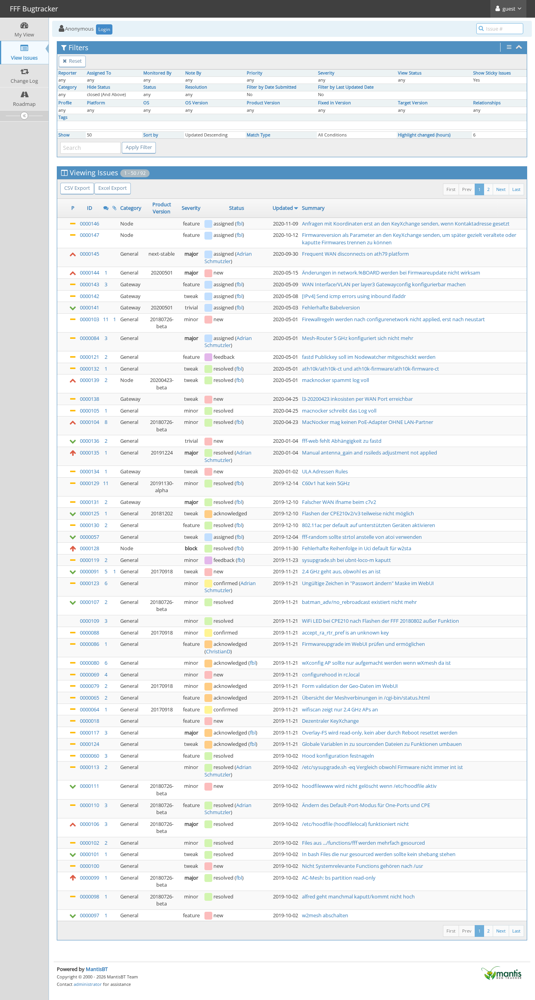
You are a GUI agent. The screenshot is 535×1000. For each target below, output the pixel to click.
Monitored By (157, 73)
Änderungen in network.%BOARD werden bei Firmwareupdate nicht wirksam (391, 272)
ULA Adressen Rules (325, 471)
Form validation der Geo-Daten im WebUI (350, 685)
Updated (283, 207)
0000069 (89, 674)
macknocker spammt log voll (335, 380)
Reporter (67, 73)
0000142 (89, 296)
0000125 (89, 513)
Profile (65, 102)
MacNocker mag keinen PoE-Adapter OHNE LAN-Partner (367, 421)
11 (105, 319)
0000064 (89, 709)
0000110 (89, 805)
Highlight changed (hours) (424, 135)
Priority (254, 73)
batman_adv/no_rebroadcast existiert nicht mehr (359, 601)
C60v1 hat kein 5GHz (326, 483)
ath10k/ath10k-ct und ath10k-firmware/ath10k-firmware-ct (370, 368)
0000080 (89, 662)
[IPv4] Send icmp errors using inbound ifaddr (354, 296)
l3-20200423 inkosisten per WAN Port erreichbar (357, 398)
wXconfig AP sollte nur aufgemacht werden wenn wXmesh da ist (376, 662)
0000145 (89, 253)
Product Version (263, 102)
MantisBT (97, 969)
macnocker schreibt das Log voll (339, 410)
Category (67, 87)
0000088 (89, 632)
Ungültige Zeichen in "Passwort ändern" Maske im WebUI (368, 583)
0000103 (89, 319)
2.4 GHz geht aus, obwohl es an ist (341, 571)
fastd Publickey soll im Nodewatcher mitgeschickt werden (369, 356)
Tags (62, 117)
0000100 (89, 865)
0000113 (89, 767)
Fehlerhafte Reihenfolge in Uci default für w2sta (356, 548)
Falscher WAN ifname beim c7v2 (339, 501)
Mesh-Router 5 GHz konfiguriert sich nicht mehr (357, 338)
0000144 (89, 272)
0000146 (89, 223)
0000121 (89, 356)
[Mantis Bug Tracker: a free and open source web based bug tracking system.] (501, 972)
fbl (239, 223)
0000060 (89, 755)
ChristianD (218, 651)
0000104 (89, 421)
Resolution (196, 87)
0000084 (89, 338)
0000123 (89, 583)
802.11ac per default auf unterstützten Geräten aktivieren (368, 525)
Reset (75, 60)
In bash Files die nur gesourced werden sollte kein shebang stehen (378, 854)
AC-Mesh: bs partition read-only (339, 877)
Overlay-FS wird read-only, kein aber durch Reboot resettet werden (379, 732)
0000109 (89, 620)
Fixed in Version (334, 102)
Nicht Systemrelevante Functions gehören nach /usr (362, 865)
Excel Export (112, 187)
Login (104, 29)
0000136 (89, 440)
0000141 (89, 307)
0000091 (89, 571)
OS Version (196, 102)
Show (64, 135)
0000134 (89, 471)
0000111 (89, 785)
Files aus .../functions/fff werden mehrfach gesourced (363, 842)
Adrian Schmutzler (228, 257)
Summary (313, 207)
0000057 (89, 536)
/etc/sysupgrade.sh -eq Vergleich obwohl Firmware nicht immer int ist (382, 767)
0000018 (89, 720)
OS (146, 102)
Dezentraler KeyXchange (330, 720)
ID (89, 207)
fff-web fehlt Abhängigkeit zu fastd (341, 440)
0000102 (89, 842)
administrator (88, 984)
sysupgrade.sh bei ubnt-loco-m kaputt (346, 560)
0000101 (89, 854)
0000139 (89, 380)
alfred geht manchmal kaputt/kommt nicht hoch (358, 896)
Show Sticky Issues (492, 73)
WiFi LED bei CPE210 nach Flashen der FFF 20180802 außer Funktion (380, 620)
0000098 (89, 896)
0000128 (89, 548)
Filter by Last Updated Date (346, 87)
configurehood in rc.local (331, 674)
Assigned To (99, 73)
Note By (193, 73)
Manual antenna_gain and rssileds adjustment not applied (369, 452)
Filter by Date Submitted (271, 87)
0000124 (89, 743)
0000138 (89, 398)
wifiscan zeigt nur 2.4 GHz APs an (340, 709)
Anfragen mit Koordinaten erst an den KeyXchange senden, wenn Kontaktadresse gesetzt (406, 223)
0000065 (89, 697)
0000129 (89, 483)
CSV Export (77, 187)
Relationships (487, 102)
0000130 (89, 525)
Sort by (150, 135)
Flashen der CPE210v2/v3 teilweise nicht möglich (358, 513)
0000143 (89, 284)
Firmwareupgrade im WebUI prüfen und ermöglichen (363, 643)
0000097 (89, 915)
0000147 (89, 234)
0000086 (89, 643)
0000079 (89, 685)
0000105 (89, 410)
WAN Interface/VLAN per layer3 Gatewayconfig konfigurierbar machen (384, 284)
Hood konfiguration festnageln (338, 755)
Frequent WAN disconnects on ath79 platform (355, 253)
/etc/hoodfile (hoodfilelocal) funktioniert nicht (355, 823)
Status (149, 87)
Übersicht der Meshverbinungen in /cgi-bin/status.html (366, 697)
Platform (96, 102)
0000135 (89, 452)
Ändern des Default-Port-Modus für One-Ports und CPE (366, 805)
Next (501, 189)
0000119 (89, 560)
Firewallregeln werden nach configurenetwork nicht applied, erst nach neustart (393, 319)
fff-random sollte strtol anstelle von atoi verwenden (362, 536)
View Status (409, 73)
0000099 (89, 877)
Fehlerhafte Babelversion (331, 307)
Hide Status (98, 87)
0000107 (89, 601)
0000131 (89, 501)
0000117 (89, 732)
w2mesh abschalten (325, 915)
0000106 (89, 823)
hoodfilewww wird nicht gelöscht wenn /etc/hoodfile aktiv (369, 785)
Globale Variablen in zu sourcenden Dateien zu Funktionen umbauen (382, 743)
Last (516, 189)
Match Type (258, 135)
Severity (326, 73)
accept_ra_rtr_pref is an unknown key (345, 632)
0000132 (89, 368)
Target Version (413, 102)
